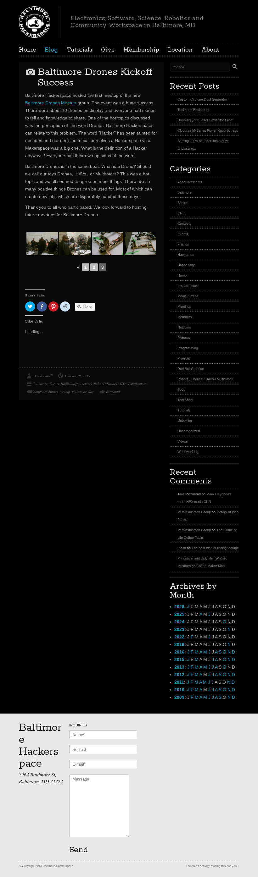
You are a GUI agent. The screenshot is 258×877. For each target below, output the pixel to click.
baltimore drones (45, 391)
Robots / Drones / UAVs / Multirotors (120, 383)
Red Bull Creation (190, 369)
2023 (179, 629)
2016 (179, 651)
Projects (183, 358)
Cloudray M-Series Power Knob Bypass (207, 130)
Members (184, 317)
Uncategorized (188, 431)
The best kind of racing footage (215, 548)
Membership (141, 50)
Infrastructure (187, 286)
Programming (187, 348)
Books (182, 203)
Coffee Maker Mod (210, 566)
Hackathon (185, 254)
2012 (179, 674)
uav (91, 391)
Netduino (184, 327)
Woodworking (187, 452)
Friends (183, 244)
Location (180, 50)
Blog (51, 50)
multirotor (79, 391)
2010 (179, 689)
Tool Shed (185, 400)
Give (108, 50)
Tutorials (79, 50)
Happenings (69, 383)
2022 (179, 636)
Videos (182, 441)
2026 (179, 606)
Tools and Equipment (193, 110)
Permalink (113, 391)
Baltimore (40, 383)
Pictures (86, 383)
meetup (65, 391)
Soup (181, 389)
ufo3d (181, 548)
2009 (179, 697)
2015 (179, 659)
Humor (182, 275)
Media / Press (188, 296)
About (210, 50)
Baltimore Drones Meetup (50, 102)
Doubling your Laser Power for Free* (205, 120)
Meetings (184, 306)
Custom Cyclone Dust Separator (202, 99)
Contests (184, 223)
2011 (179, 682)
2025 (179, 614)
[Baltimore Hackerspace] (34, 21)
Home (27, 50)
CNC (181, 213)
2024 (179, 621)
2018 (179, 644)
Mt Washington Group (194, 512)
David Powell (43, 375)
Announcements (189, 182)
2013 (179, 667)
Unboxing (184, 420)
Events (54, 383)
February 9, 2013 (77, 375)
